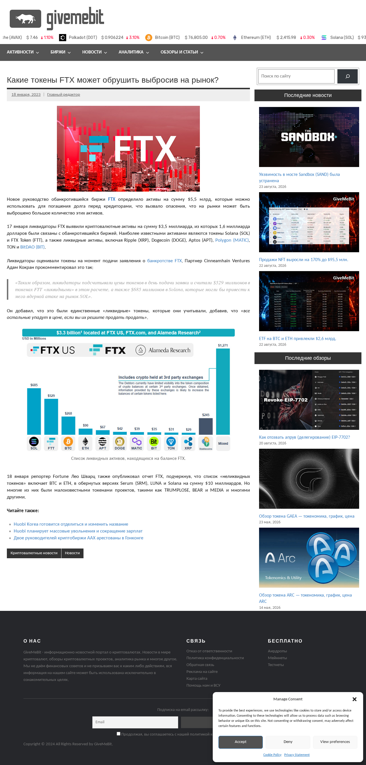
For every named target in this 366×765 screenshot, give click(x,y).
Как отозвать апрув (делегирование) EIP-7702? (304, 437)
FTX (111, 199)
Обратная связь (200, 665)
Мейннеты (277, 658)
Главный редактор (63, 95)
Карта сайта (196, 679)
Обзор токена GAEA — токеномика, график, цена (307, 516)
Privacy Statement (297, 755)
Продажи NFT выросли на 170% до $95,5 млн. (303, 260)
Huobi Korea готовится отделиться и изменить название (71, 524)
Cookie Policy (272, 755)
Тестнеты (276, 665)
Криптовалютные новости (34, 553)
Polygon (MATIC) (232, 240)
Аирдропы (277, 651)
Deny (288, 742)
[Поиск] (347, 76)
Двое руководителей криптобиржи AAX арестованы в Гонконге (78, 538)
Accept (240, 742)
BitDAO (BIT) (32, 247)
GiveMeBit (103, 744)
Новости (92, 52)
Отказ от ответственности (209, 651)
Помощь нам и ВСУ (203, 685)
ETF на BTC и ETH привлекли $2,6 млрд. (297, 339)
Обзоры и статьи (179, 52)
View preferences (335, 742)
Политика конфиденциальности (215, 658)
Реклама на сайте (202, 672)
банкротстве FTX (164, 261)
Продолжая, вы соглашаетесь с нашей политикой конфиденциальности (185, 734)
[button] (354, 699)
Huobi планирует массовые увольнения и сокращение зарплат (78, 531)
